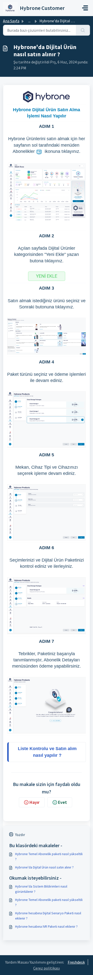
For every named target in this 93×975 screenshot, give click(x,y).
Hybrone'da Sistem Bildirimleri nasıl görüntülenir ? (41, 889)
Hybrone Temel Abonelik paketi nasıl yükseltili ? (49, 856)
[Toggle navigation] (85, 7)
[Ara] (83, 30)
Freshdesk (76, 962)
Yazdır (20, 834)
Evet (62, 802)
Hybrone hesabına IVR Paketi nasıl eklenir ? (46, 926)
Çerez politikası (46, 968)
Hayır (34, 802)
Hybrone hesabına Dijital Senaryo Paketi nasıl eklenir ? (48, 916)
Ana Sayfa (11, 20)
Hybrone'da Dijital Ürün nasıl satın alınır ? (44, 867)
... (29, 20)
